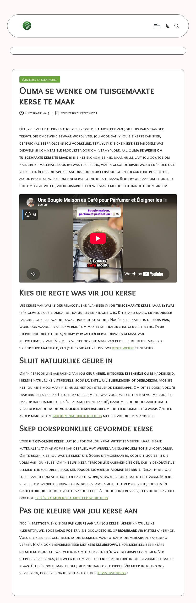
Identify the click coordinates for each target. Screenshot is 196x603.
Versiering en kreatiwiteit (40, 79)
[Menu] (157, 25)
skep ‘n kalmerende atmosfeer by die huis (71, 497)
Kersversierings (112, 572)
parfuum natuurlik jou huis (77, 415)
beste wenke (123, 348)
